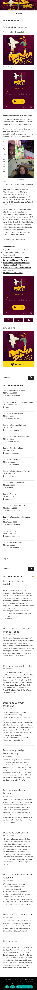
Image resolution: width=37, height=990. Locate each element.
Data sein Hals (15, 3)
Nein (12, 987)
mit (16, 262)
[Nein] (34, 984)
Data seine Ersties (9, 531)
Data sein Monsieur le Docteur (14, 448)
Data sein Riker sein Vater (15, 27)
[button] (8, 320)
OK (7, 987)
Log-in (5, 559)
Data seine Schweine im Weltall (14, 391)
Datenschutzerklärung (24, 987)
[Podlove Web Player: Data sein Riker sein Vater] (18, 89)
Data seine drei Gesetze (11, 460)
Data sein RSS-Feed (12, 576)
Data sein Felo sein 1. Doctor (13, 414)
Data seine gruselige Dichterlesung (16, 437)
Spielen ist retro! (14, 250)
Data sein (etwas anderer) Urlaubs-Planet (18, 402)
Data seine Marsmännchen (13, 543)
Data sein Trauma (9, 494)
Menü (20, 13)
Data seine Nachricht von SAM (14, 505)
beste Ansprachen (13, 273)
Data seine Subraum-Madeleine (14, 425)
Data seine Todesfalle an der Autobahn (17, 471)
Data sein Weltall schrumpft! (13, 483)
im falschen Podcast (25, 202)
